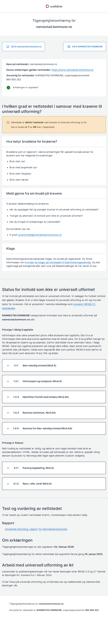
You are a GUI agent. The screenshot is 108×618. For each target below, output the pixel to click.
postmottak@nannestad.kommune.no (40, 234)
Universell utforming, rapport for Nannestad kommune (36, 529)
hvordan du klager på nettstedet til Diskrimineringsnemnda (58, 262)
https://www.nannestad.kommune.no (72, 69)
